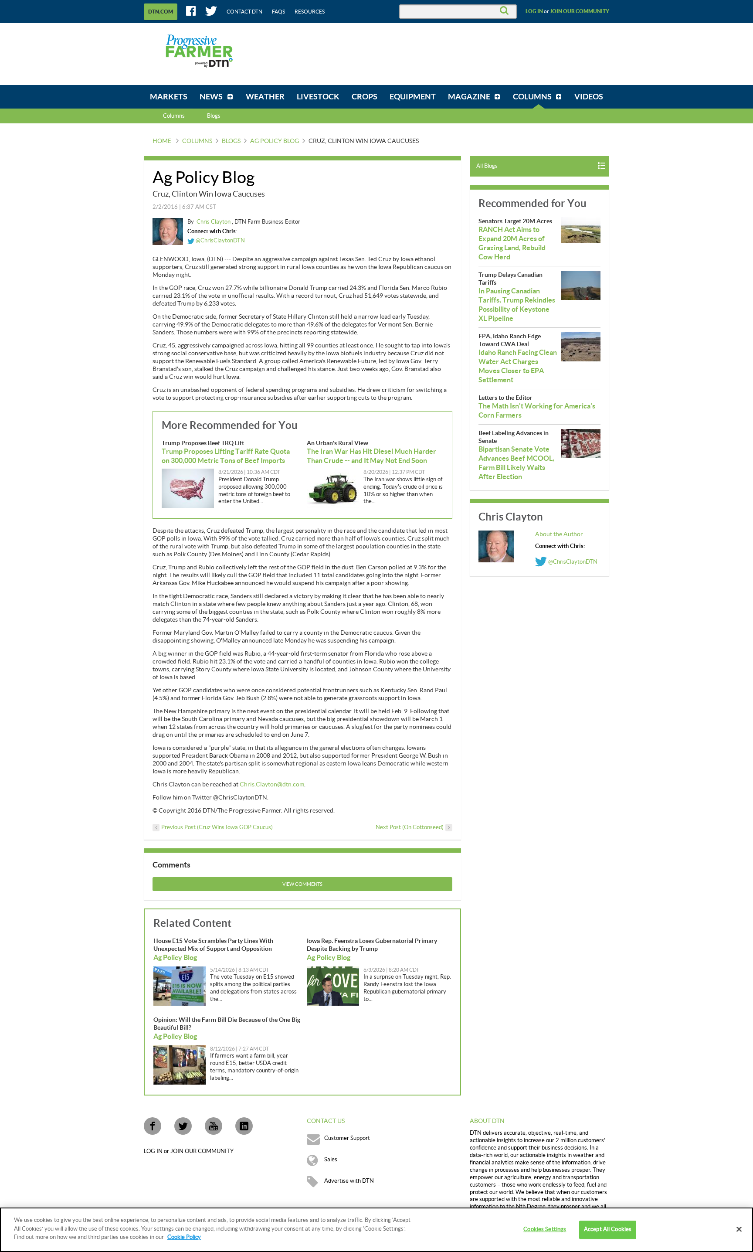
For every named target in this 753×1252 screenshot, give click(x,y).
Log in (534, 11)
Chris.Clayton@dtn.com (272, 785)
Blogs (231, 141)
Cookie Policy (184, 1237)
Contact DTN (244, 11)
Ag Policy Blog (274, 141)
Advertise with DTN (349, 1181)
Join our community (579, 11)
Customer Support (347, 1138)
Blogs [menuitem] (213, 116)
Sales (330, 1160)
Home (162, 141)
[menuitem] (168, 97)
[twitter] (183, 1126)
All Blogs (487, 166)
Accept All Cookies (607, 1229)
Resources (310, 11)
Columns (174, 116)
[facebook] (152, 1126)
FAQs (278, 11)
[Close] (739, 1229)
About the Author (559, 534)
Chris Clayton (214, 222)
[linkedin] (244, 1126)
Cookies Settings (544, 1229)
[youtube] (213, 1126)
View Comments (302, 884)
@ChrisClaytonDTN (219, 241)
